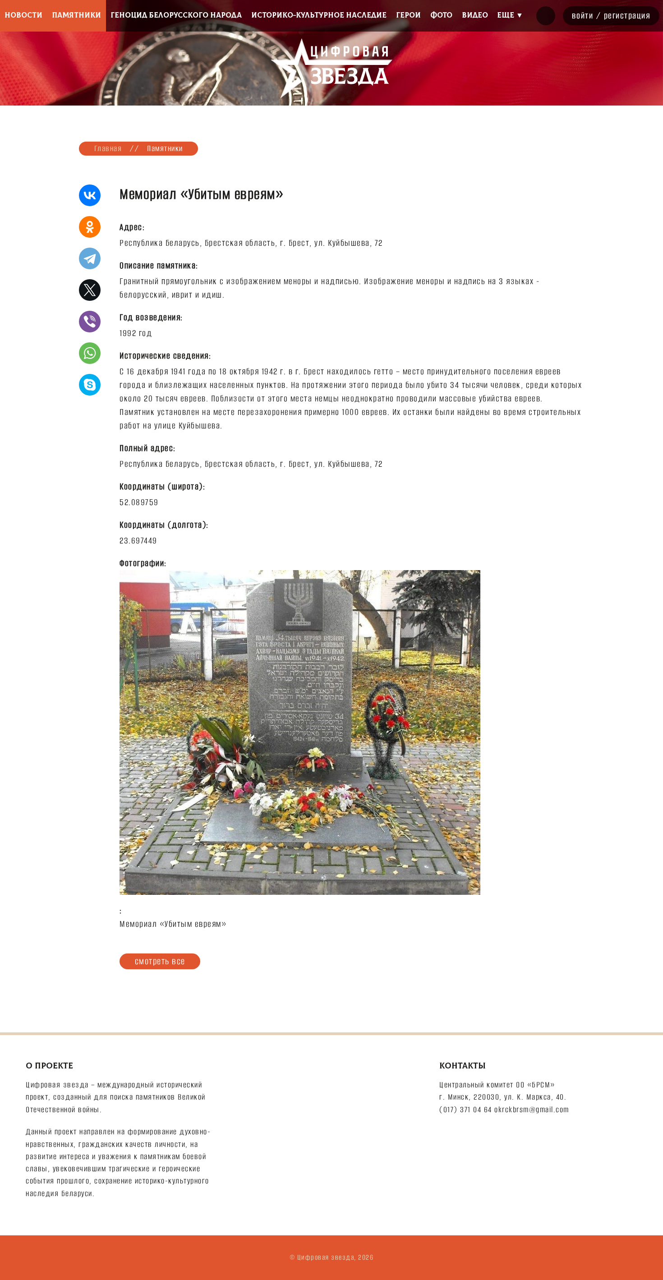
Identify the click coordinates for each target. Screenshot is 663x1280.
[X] (90, 290)
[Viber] (90, 321)
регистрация (627, 15)
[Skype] (90, 385)
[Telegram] (90, 258)
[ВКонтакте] (90, 195)
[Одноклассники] (90, 227)
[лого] (331, 68)
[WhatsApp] (90, 353)
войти (583, 15)
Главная (108, 148)
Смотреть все (160, 961)
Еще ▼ (510, 15)
